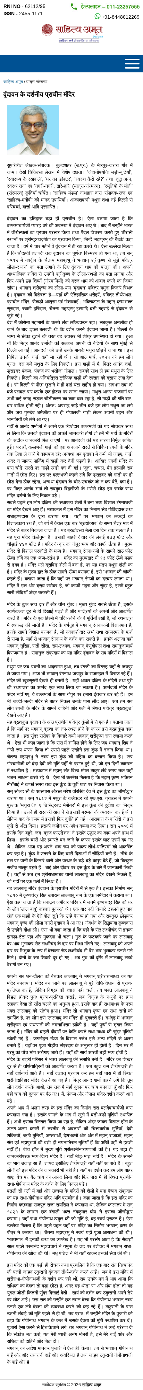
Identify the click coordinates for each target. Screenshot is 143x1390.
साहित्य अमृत (13, 81)
